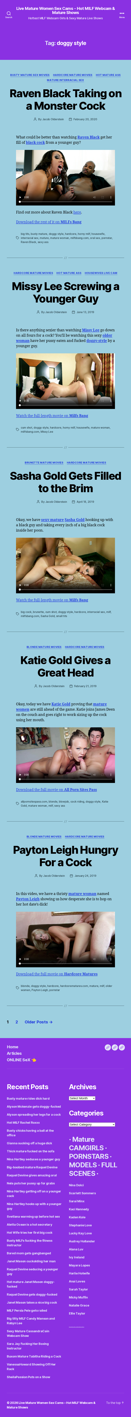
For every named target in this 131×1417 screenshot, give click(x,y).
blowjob (64, 801)
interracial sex (29, 238)
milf (108, 612)
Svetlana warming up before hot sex (33, 1216)
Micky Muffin (78, 1297)
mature (44, 238)
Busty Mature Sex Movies (30, 75)
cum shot (26, 427)
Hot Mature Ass (108, 75)
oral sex (95, 238)
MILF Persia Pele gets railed (27, 1310)
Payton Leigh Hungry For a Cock (65, 856)
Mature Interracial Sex (65, 80)
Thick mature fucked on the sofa (30, 1151)
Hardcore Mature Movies (72, 75)
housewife (98, 234)
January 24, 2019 (85, 875)
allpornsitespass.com (34, 801)
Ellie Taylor (77, 1313)
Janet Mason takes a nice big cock (32, 1302)
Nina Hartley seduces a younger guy (33, 1159)
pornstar (106, 238)
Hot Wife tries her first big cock (29, 1232)
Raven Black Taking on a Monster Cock (65, 99)
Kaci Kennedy (79, 1209)
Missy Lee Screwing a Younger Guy (65, 292)
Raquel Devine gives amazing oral (32, 1175)
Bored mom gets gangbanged (29, 1253)
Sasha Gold (48, 616)
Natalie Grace (79, 1305)
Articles (14, 1053)
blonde (53, 801)
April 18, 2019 (85, 501)
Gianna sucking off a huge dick (29, 1143)
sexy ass (43, 242)
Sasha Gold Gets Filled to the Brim (65, 482)
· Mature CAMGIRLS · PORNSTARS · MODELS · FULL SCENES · (93, 1156)
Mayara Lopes (79, 1265)
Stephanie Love (80, 1225)
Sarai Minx (76, 1201)
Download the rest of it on (49, 222)
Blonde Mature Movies (44, 647)
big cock (26, 612)
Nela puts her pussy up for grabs (31, 1183)
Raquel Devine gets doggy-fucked (32, 1294)
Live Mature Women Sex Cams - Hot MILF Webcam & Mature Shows (65, 10)
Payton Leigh (40, 990)
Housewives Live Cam (101, 273)
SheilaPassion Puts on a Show (28, 1377)
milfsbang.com (79, 238)
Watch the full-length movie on (52, 416)
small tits (61, 616)
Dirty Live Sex (70, 1326)
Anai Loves (77, 1281)
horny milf (84, 234)
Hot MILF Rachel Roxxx (23, 1122)
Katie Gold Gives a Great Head (65, 666)
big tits (25, 234)
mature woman (59, 238)
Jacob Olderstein (53, 119)
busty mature (39, 234)
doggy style (56, 234)
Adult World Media (75, 1326)
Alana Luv (76, 1249)
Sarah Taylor (78, 1289)
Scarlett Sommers (82, 1193)
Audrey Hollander (82, 1241)
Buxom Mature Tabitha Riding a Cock (34, 1356)
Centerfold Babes (81, 1326)
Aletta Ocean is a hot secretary (29, 1224)
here (77, 212)
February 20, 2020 (85, 119)
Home (12, 1046)
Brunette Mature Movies (44, 462)
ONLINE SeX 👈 (21, 1059)
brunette (38, 612)
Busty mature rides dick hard (28, 1098)
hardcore (70, 234)
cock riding (77, 801)
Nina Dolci (76, 1185)
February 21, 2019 (85, 686)
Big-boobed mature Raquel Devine (32, 1167)
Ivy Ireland (76, 1257)
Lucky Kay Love (80, 1233)
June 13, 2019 (85, 312)
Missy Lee (47, 431)
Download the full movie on (56, 790)
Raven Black (28, 242)
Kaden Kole (77, 1217)
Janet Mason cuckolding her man (31, 1261)
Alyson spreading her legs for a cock (34, 1114)
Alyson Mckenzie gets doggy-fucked (34, 1106)
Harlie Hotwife (79, 1273)
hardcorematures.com (74, 986)
